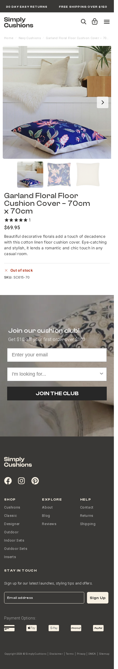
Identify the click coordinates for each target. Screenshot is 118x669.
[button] (93, 19)
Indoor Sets (14, 540)
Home (8, 38)
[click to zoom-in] (59, 102)
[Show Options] (101, 374)
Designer (12, 524)
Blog (46, 516)
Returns (86, 516)
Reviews (49, 524)
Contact (87, 507)
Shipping (88, 524)
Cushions (12, 507)
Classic (10, 516)
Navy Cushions (30, 38)
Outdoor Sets (15, 549)
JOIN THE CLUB (57, 393)
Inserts (10, 557)
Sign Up (98, 598)
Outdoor (11, 532)
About (47, 507)
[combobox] (55, 374)
